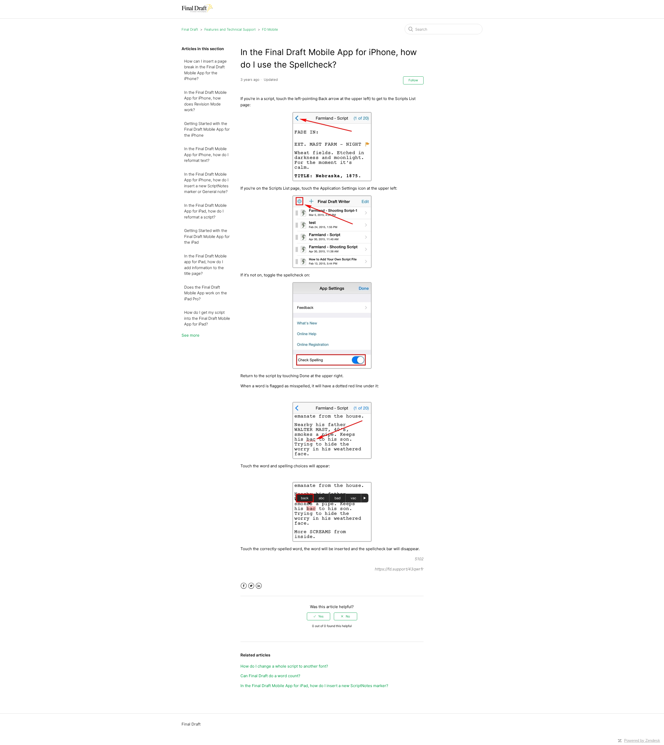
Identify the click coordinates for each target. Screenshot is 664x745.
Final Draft (190, 29)
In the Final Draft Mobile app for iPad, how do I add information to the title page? (205, 265)
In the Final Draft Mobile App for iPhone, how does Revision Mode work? (205, 101)
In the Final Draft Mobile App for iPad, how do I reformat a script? (205, 211)
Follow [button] (413, 80)
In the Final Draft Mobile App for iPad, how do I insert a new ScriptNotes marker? (314, 685)
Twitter (251, 586)
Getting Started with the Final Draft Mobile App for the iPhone (207, 129)
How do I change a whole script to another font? (284, 666)
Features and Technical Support (230, 29)
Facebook (243, 586)
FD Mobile (270, 29)
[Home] (197, 11)
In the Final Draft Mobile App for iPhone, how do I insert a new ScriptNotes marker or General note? (206, 183)
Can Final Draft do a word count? (270, 675)
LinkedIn (258, 586)
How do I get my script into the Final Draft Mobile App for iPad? (207, 318)
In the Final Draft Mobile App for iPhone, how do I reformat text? (206, 154)
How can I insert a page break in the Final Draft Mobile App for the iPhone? (205, 70)
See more (190, 335)
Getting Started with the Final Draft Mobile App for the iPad (207, 236)
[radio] (318, 616)
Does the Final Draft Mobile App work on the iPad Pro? (205, 293)
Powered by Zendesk (642, 740)
